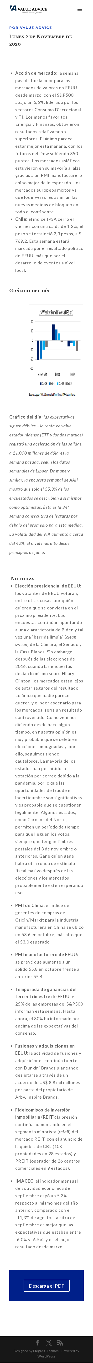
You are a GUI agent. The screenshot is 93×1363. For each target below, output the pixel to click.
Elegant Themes (46, 1351)
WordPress (46, 1356)
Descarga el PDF (46, 1286)
